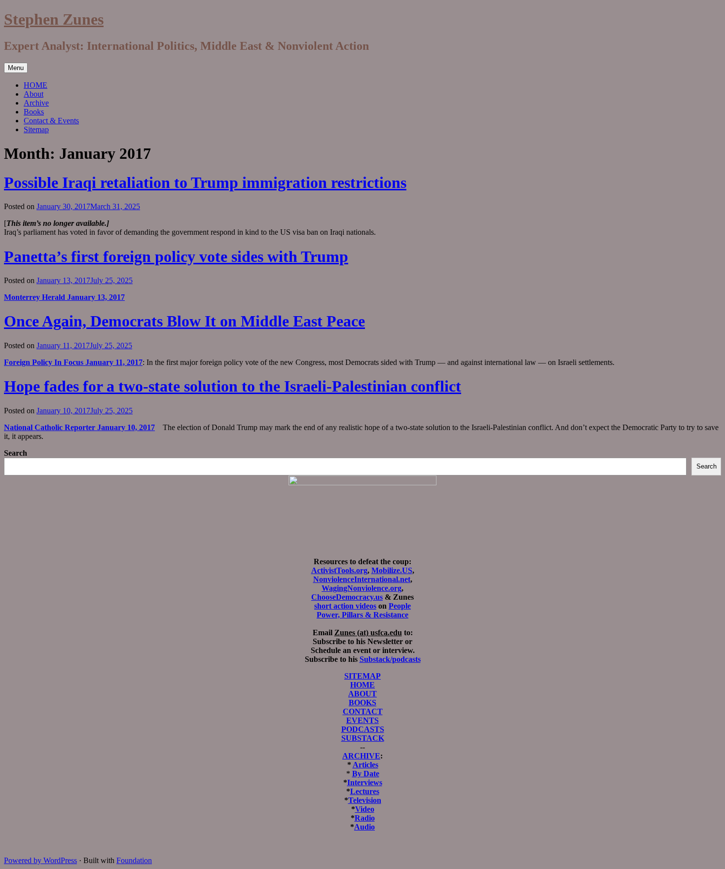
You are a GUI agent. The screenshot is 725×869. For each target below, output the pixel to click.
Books (34, 112)
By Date (365, 773)
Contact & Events (51, 120)
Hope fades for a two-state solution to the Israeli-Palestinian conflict (232, 386)
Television (364, 800)
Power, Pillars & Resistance (362, 615)
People (400, 606)
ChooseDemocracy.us (347, 597)
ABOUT (362, 693)
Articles (365, 764)
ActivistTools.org (339, 570)
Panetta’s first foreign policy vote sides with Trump (176, 256)
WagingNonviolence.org (361, 588)
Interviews (364, 782)
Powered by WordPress (40, 860)
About (33, 94)
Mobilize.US (391, 570)
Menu (16, 68)
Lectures (364, 791)
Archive (36, 103)
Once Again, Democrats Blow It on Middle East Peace (184, 321)
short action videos (345, 606)
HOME (35, 85)
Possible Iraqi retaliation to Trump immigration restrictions (205, 182)
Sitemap (36, 129)
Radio (365, 818)
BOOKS (362, 702)
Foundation (134, 860)
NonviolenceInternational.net (361, 579)
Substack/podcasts (390, 659)
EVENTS (362, 720)
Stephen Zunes (54, 19)
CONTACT (363, 711)
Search (15, 453)
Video (364, 809)
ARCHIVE (361, 756)
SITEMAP (362, 676)
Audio (364, 827)
